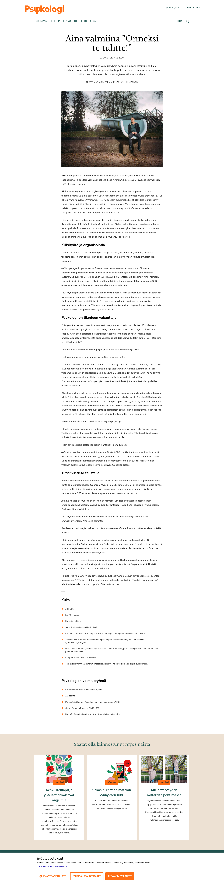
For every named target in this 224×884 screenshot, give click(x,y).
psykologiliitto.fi (174, 7)
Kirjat (93, 21)
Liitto (83, 21)
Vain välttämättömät (87, 876)
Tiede (52, 21)
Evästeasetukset (54, 876)
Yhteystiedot (194, 7)
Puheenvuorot (67, 21)
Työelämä (40, 21)
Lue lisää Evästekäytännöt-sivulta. (52, 866)
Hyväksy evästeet (120, 876)
